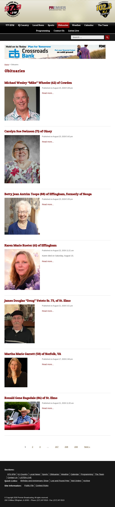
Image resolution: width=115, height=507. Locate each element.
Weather (76, 25)
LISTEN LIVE (26, 477)
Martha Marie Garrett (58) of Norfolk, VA (32, 354)
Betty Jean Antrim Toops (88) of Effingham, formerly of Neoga (48, 194)
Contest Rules (42, 485)
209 (76, 447)
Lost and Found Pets (60, 481)
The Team (103, 25)
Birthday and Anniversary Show (34, 481)
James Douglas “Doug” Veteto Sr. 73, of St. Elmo (37, 300)
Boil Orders (76, 481)
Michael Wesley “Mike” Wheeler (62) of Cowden (38, 83)
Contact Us (59, 30)
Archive (86, 481)
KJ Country (23, 25)
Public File (29, 485)
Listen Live (73, 30)
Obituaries (63, 25)
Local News (38, 25)
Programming (43, 30)
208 (66, 447)
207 (57, 447)
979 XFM (10, 25)
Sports (51, 25)
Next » (87, 447)
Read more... (48, 93)
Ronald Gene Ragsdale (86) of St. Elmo (30, 398)
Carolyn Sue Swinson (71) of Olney (28, 131)
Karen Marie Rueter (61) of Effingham (30, 245)
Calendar (88, 25)
